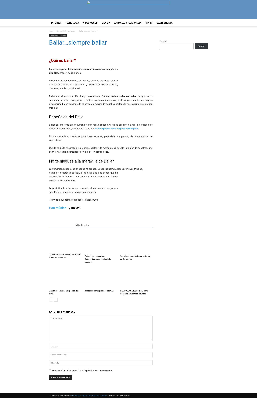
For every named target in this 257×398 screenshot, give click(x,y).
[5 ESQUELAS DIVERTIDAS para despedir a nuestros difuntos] (136, 277)
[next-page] (56, 300)
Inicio (51, 31)
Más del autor (82, 225)
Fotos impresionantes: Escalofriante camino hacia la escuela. (98, 259)
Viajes (149, 22)
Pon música (57, 208)
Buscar (163, 41)
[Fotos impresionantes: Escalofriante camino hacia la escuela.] (101, 242)
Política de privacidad (90, 395)
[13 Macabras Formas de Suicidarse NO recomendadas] (65, 241)
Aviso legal (75, 395)
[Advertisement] (184, 75)
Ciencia (106, 22)
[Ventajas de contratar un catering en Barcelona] (136, 242)
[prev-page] (51, 300)
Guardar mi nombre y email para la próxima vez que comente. (82, 370)
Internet (56, 22)
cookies (104, 395)
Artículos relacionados (61, 225)
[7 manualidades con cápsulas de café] (65, 277)
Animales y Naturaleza (127, 22)
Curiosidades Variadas (66, 31)
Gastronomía (165, 22)
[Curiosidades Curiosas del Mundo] (128, 10)
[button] (204, 23)
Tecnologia (72, 22)
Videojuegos (90, 22)
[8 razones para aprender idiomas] (101, 277)
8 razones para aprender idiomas (99, 291)
